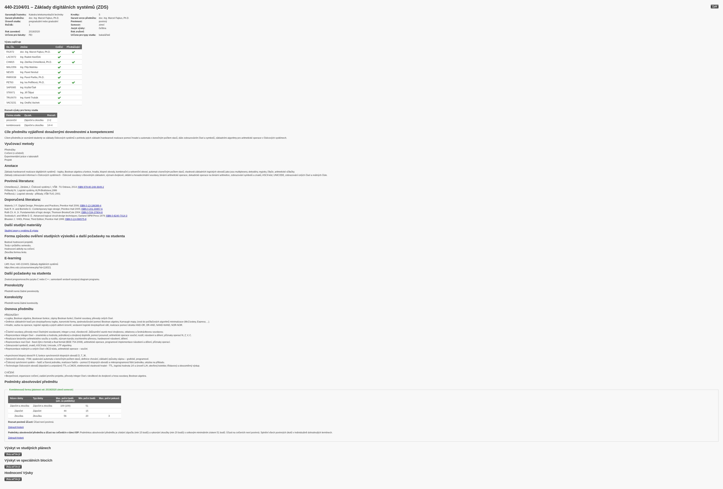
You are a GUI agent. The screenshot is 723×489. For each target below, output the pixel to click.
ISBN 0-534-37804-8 (92, 212)
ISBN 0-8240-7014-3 (116, 215)
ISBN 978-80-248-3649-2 (91, 187)
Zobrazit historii (16, 427)
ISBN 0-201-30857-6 (92, 209)
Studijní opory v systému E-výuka (21, 230)
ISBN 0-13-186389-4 (90, 205)
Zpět (714, 6)
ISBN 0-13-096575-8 (75, 219)
